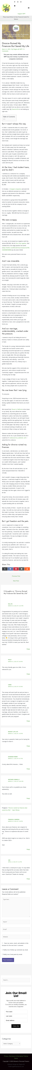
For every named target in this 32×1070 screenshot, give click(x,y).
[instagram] (21, 1)
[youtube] (15, 5)
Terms (16, 1058)
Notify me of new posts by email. (12, 954)
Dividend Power (13, 756)
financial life (15, 109)
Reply (28, 649)
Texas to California (17, 409)
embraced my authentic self (18, 438)
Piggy (9, 659)
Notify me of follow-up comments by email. (15, 950)
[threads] (18, 1)
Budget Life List (13, 731)
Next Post (16, 581)
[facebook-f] (15, 1)
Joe (9, 860)
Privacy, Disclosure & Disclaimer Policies (16, 1056)
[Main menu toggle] (29, 8)
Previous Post (16, 576)
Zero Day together (21, 243)
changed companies (16, 189)
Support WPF (21, 13)
